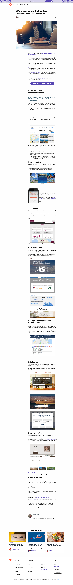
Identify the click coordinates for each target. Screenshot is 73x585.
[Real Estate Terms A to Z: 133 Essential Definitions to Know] (36, 536)
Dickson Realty (31, 472)
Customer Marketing (17, 564)
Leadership (55, 561)
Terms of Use (27, 579)
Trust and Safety (43, 567)
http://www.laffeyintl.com (34, 123)
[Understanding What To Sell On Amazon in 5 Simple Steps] (17, 536)
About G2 (55, 560)
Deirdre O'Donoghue (16, 549)
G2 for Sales (16, 570)
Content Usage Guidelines (50, 579)
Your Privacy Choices (56, 579)
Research (21, 4)
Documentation (43, 564)
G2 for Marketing (17, 568)
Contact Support (56, 569)
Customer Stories (43, 563)
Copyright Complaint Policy (44, 579)
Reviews (29, 564)
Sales (29, 542)
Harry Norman (41, 472)
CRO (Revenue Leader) (18, 561)
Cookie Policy (34, 579)
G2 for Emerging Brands (18, 574)
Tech (16, 8)
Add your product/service (58, 572)
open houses (40, 111)
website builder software (41, 78)
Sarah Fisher (21, 17)
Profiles (29, 561)
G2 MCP (29, 563)
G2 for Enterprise (17, 571)
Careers (55, 564)
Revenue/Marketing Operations (19, 567)
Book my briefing (49, 1)
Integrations (42, 572)
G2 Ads (29, 570)
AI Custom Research (30, 560)
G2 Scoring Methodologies (22, 579)
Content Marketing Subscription (32, 568)
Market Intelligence (30, 567)
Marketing (11, 542)
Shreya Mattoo (33, 550)
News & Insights (56, 563)
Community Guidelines (16, 579)
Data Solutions (30, 571)
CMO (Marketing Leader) (18, 560)
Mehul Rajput (52, 550)
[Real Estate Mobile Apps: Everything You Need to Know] (55, 536)
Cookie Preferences (38, 579)
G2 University (42, 561)
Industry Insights (16, 4)
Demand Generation (17, 563)
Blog (41, 560)
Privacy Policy (30, 579)
